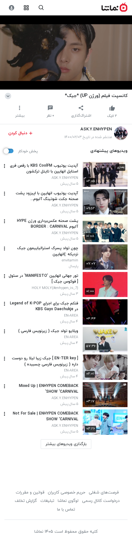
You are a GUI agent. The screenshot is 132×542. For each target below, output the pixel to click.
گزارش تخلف (26, 501)
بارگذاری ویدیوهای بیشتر (66, 444)
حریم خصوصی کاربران (66, 492)
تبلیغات (47, 501)
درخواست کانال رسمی (101, 501)
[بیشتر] (4, 166)
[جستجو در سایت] (41, 8)
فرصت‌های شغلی (104, 492)
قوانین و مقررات (30, 492)
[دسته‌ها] (26, 8)
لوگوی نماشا (68, 501)
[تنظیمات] (11, 8)
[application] (66, 52)
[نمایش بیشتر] (9, 96)
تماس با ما (66, 509)
